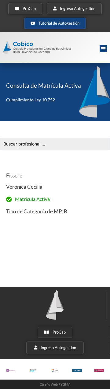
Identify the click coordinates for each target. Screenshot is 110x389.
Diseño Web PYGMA (55, 384)
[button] (103, 48)
